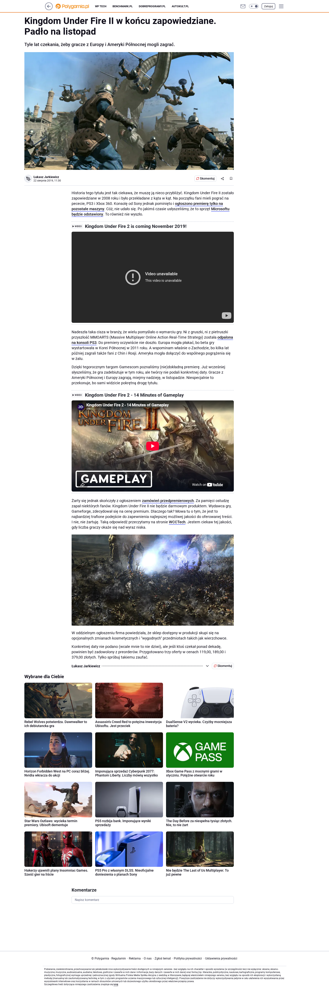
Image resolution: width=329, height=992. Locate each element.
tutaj (115, 984)
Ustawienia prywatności (220, 958)
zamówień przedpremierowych (168, 500)
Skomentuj (207, 178)
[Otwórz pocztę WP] (243, 6)
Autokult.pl (180, 6)
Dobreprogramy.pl (152, 6)
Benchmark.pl (123, 6)
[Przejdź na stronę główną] (49, 9)
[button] (254, 6)
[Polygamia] (75, 6)
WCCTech (177, 522)
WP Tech (100, 6)
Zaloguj (268, 6)
